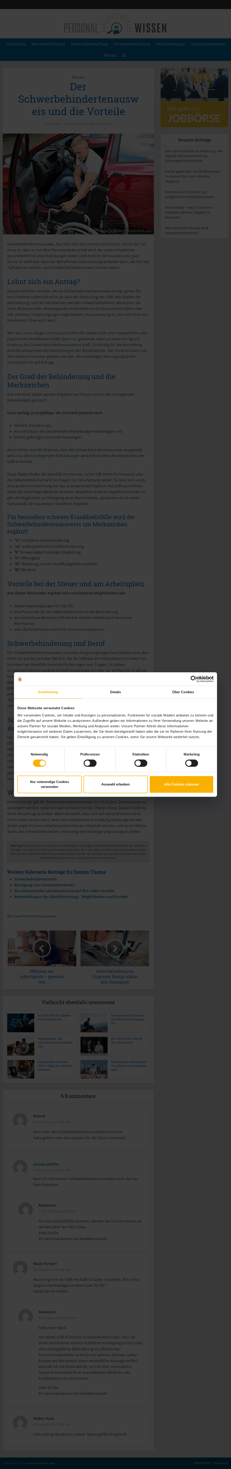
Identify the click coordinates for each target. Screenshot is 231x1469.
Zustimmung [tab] (48, 692)
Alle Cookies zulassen (181, 784)
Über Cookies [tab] (183, 692)
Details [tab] (115, 692)
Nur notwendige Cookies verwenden (49, 784)
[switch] (90, 763)
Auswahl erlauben (115, 784)
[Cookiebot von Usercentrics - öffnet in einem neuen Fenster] (194, 679)
